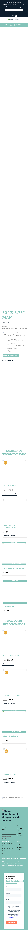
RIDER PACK (8, 606)
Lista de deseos (21, 830)
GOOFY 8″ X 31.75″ (10, 736)
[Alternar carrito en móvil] (23, 22)
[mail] (6, 868)
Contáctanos (5, 832)
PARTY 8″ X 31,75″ (11, 774)
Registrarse (20, 825)
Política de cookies (7, 851)
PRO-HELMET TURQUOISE (13, 568)
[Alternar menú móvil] (26, 21)
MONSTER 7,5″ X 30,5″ (13, 695)
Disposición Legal (7, 846)
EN (13, 16)
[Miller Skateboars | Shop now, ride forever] (14, 811)
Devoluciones (20, 847)
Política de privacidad (8, 848)
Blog (3, 829)
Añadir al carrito (9, 535)
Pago (18, 849)
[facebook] (12, 0)
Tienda (4, 827)
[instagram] (15, 0)
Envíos (18, 844)
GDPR (3, 853)
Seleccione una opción (9, 494)
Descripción (7, 361)
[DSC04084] (14, 168)
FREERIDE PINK (9, 486)
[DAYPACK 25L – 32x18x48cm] (15, 511)
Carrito (19, 833)
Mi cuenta (19, 828)
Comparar (19, 835)
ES (16, 16)
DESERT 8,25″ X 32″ (11, 656)
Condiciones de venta (8, 843)
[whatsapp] (10, 868)
